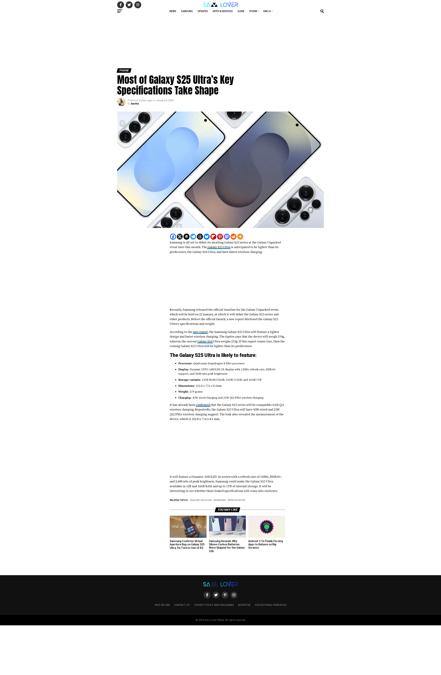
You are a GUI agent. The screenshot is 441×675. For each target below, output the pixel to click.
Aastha (135, 103)
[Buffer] (186, 237)
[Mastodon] (227, 237)
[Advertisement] (103, 41)
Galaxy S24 (205, 341)
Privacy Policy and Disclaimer (214, 605)
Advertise (244, 605)
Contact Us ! (182, 605)
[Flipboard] (213, 237)
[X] (180, 237)
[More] (240, 237)
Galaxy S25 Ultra (218, 247)
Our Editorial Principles (270, 605)
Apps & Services (223, 11)
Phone (253, 11)
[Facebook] (173, 237)
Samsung (187, 11)
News (173, 11)
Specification (237, 500)
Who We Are (162, 605)
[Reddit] (233, 237)
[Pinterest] (220, 237)
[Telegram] (193, 237)
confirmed (203, 405)
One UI (267, 11)
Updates (203, 11)
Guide (241, 11)
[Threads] (200, 237)
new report (200, 332)
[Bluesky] (207, 237)
